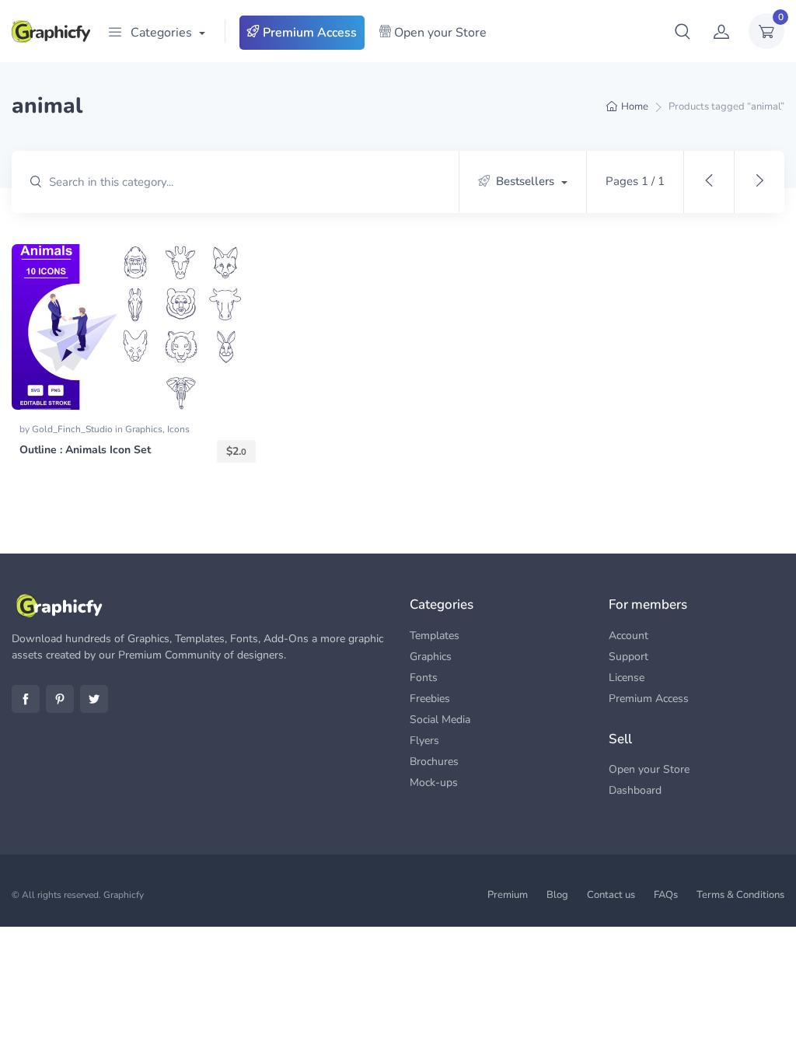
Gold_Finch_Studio (73, 429)
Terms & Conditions (740, 895)
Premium (507, 895)
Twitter (94, 699)
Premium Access (308, 32)
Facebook (26, 699)
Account (628, 635)
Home (634, 107)
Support (628, 656)
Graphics (143, 429)
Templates (434, 635)
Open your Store (439, 32)
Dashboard (635, 790)
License (626, 677)
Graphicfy (123, 895)
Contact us (611, 895)
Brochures (434, 761)
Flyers (424, 740)
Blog (557, 895)
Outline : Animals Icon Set (85, 449)
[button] (682, 31)
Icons (178, 429)
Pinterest (60, 699)
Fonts (424, 677)
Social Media (440, 719)
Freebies (430, 698)
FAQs (666, 895)
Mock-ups (434, 782)
